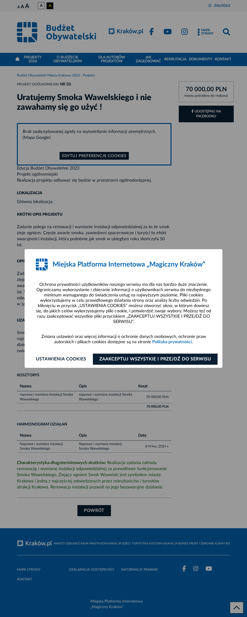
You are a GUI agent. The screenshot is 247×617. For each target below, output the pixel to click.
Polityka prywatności (172, 342)
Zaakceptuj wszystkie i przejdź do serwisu (155, 359)
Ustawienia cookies (61, 359)
